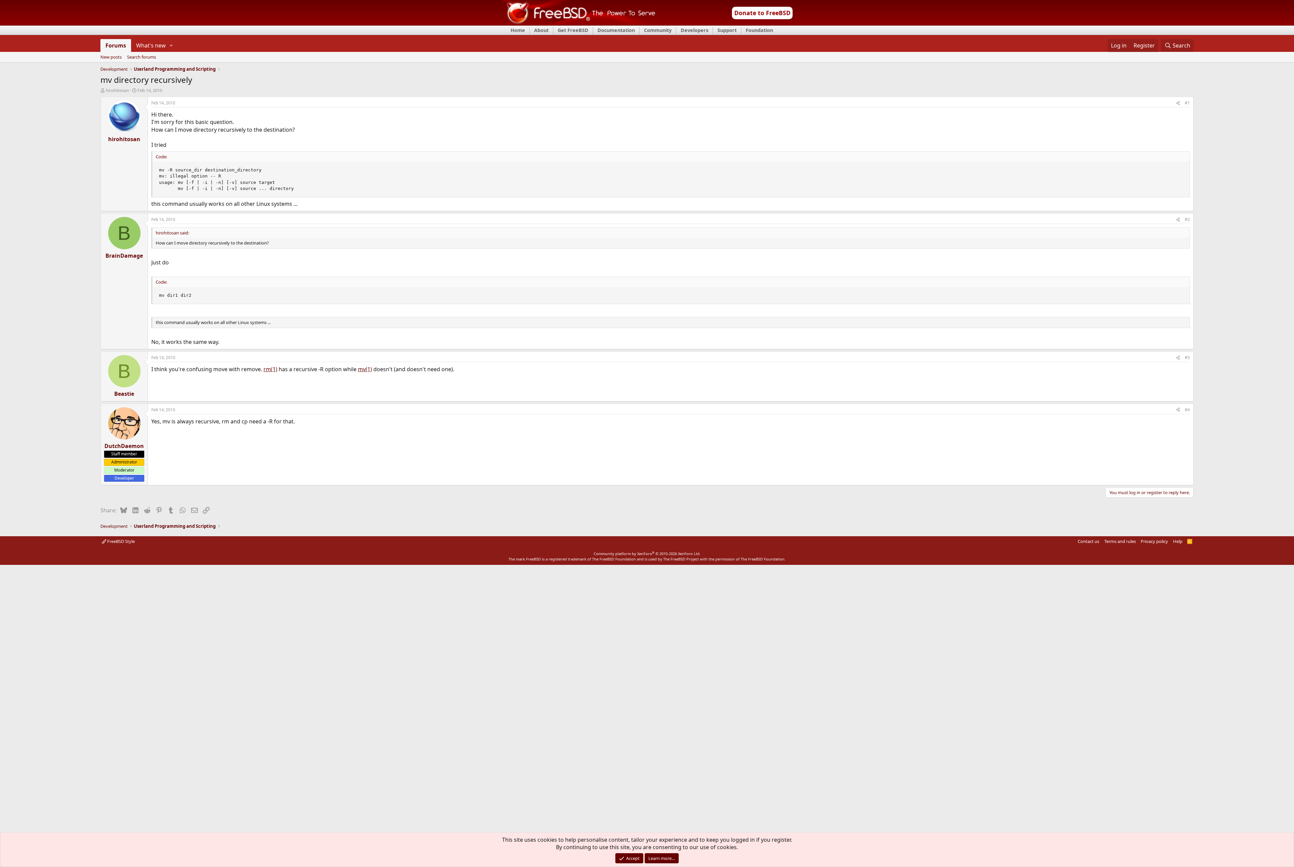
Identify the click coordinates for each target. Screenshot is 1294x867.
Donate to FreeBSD (762, 13)
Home (518, 30)
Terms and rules (1120, 541)
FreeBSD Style (120, 541)
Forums (115, 45)
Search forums (141, 57)
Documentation (616, 30)
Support (727, 30)
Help (1177, 541)
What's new (151, 45)
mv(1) (365, 369)
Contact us (1088, 541)
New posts (111, 57)
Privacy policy (1154, 541)
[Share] (1178, 103)
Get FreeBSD (573, 30)
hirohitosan (117, 90)
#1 (1187, 103)
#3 (1187, 357)
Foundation (759, 30)
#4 (1187, 410)
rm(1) (270, 369)
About (541, 30)
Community (658, 30)
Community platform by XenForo (647, 553)
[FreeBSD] (578, 23)
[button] (171, 45)
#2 (1187, 219)
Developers (694, 30)
